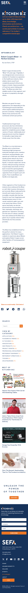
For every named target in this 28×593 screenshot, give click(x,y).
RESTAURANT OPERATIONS (11, 356)
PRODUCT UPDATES (9, 348)
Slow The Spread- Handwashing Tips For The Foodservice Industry (14, 471)
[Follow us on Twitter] (3, 559)
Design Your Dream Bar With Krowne (11, 446)
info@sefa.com (6, 554)
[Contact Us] (23, 559)
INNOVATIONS (8, 343)
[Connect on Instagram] (15, 559)
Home (4, 563)
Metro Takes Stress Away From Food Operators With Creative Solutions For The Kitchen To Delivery (12, 418)
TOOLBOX (6, 358)
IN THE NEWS (7, 341)
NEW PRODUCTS (9, 346)
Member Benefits (8, 566)
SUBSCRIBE (14, 533)
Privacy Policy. (7, 587)
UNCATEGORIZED (9, 361)
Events (5, 571)
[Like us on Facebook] (6, 559)
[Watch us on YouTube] (11, 559)
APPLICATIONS (8, 336)
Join (8, 580)
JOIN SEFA (14, 497)
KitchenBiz (6, 574)
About (4, 577)
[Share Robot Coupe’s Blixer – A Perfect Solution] (2, 309)
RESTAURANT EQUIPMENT (11, 353)
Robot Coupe (6, 71)
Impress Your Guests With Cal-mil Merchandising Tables (13, 391)
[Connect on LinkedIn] (18, 559)
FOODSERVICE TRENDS (10, 338)
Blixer (4, 73)
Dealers (5, 569)
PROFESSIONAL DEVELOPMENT (12, 351)
